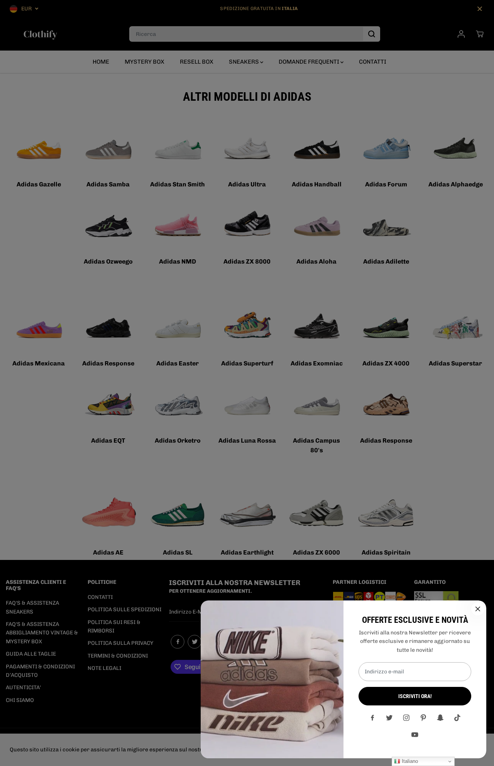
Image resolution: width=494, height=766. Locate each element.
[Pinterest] (423, 717)
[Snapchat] (440, 717)
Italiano (409, 761)
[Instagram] (406, 717)
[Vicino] (477, 608)
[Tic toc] (457, 717)
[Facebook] (372, 717)
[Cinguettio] (389, 717)
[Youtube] (414, 734)
